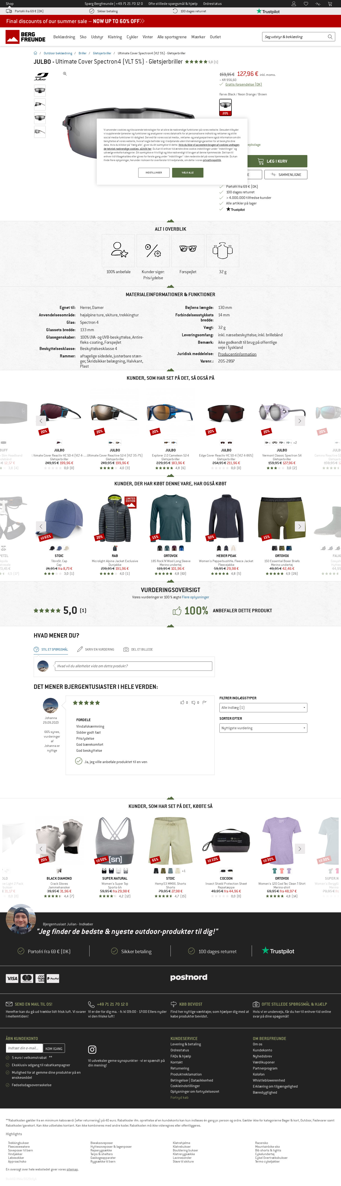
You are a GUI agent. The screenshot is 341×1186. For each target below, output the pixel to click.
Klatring (115, 36)
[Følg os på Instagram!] (95, 1050)
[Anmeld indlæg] (204, 703)
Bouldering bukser (185, 1150)
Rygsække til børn (103, 1161)
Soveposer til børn (20, 1150)
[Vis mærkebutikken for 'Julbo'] (41, 77)
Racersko (261, 1143)
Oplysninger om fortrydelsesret (194, 1091)
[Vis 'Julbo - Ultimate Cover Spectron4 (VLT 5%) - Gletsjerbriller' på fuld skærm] (65, 73)
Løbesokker (16, 1158)
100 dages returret (193, 11)
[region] (172, 152)
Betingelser (179, 1080)
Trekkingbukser (18, 1143)
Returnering (179, 1068)
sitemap (72, 1169)
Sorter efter (230, 718)
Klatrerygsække (184, 1154)
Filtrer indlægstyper (237, 698)
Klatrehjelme (181, 1143)
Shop (10, 3)
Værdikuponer (264, 1062)
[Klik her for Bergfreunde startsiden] (27, 36)
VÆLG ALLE (188, 172)
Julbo (42, 62)
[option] (118, 258)
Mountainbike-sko (267, 1146)
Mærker (198, 36)
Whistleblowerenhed (269, 1080)
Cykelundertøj (264, 1154)
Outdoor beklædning (58, 53)
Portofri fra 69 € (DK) (29, 11)
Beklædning (64, 36)
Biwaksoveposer (101, 1143)
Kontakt (176, 1062)
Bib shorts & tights (268, 1150)
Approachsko (17, 1161)
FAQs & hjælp (180, 1056)
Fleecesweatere (19, 1146)
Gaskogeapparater (103, 1158)
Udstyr (97, 36)
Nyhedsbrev (262, 1056)
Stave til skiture (183, 1161)
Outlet (215, 36)
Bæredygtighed (265, 1092)
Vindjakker (15, 1154)
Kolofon (259, 1074)
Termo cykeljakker (267, 1161)
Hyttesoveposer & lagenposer (111, 1146)
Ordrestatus (179, 1050)
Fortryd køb (179, 1097)
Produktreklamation (186, 1074)
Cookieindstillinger (185, 1086)
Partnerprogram (265, 1068)
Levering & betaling (185, 1044)
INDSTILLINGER (154, 172)
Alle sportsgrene (172, 36)
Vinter (148, 36)
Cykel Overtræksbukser (271, 1158)
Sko (83, 36)
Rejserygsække (101, 1150)
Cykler (132, 36)
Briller (83, 53)
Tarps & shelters (101, 1154)
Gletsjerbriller (102, 53)
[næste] (300, 421)
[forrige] (41, 421)
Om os (257, 1044)
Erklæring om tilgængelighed (275, 1086)
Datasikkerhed (202, 1080)
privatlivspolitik (212, 160)
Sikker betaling (107, 11)
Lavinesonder (182, 1158)
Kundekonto (262, 1050)
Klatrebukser (182, 1146)
